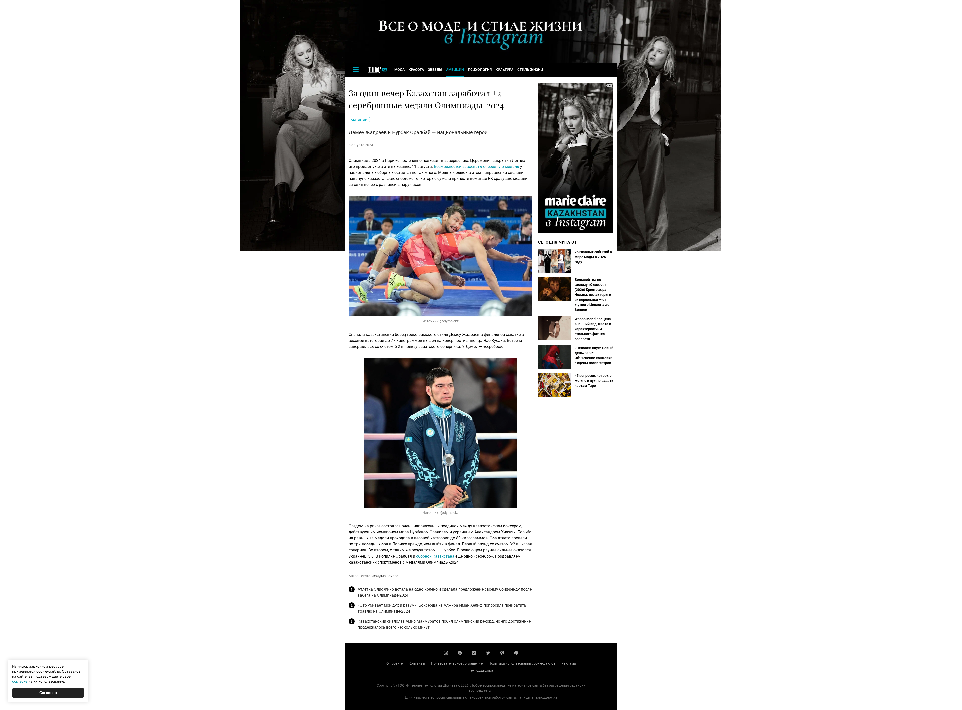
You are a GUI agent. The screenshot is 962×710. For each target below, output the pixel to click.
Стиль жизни (530, 70)
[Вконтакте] (474, 653)
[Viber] (502, 653)
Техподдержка (481, 670)
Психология (480, 70)
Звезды (435, 70)
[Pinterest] (516, 653)
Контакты (417, 663)
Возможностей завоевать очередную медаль (476, 166)
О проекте (394, 663)
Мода (399, 70)
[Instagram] (446, 653)
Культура (504, 70)
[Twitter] (488, 653)
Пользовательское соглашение (457, 663)
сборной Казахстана (435, 556)
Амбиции (455, 70)
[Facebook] (460, 653)
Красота (416, 70)
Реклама (568, 663)
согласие (19, 681)
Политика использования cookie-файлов (522, 663)
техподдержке (545, 697)
